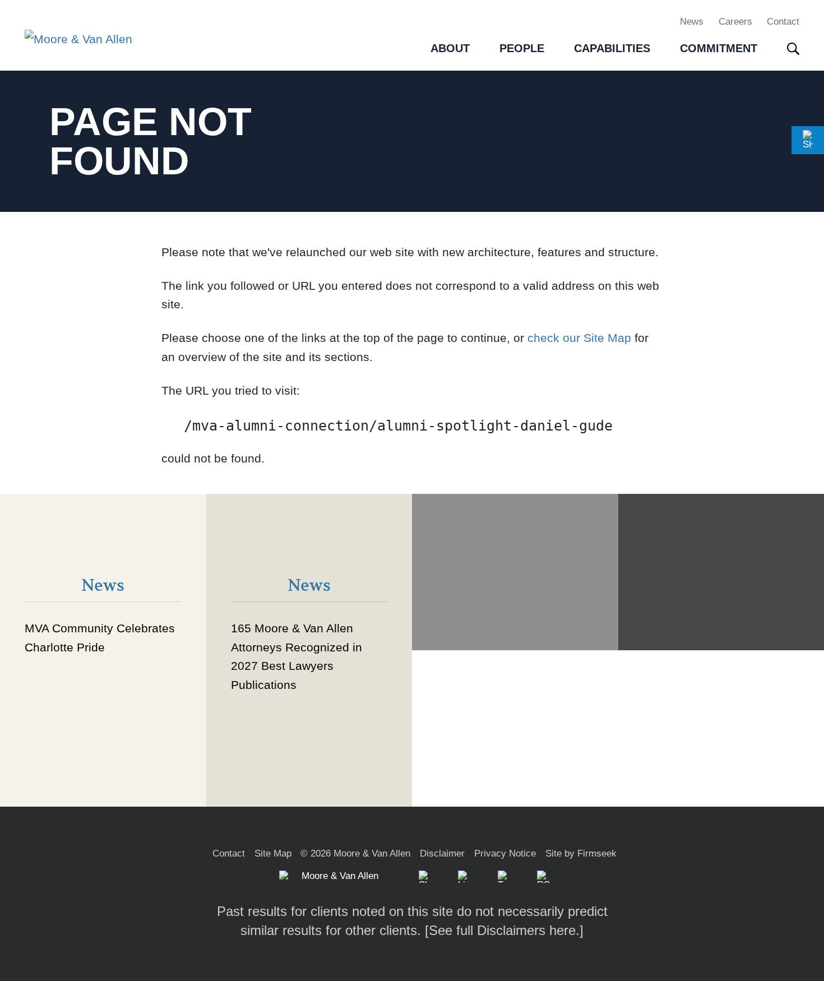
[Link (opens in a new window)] (464, 877)
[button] (807, 140)
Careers (735, 21)
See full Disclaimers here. (504, 930)
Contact (783, 21)
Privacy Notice (505, 853)
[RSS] (543, 877)
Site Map (272, 853)
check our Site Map (579, 337)
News (691, 21)
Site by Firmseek (581, 853)
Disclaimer (442, 853)
